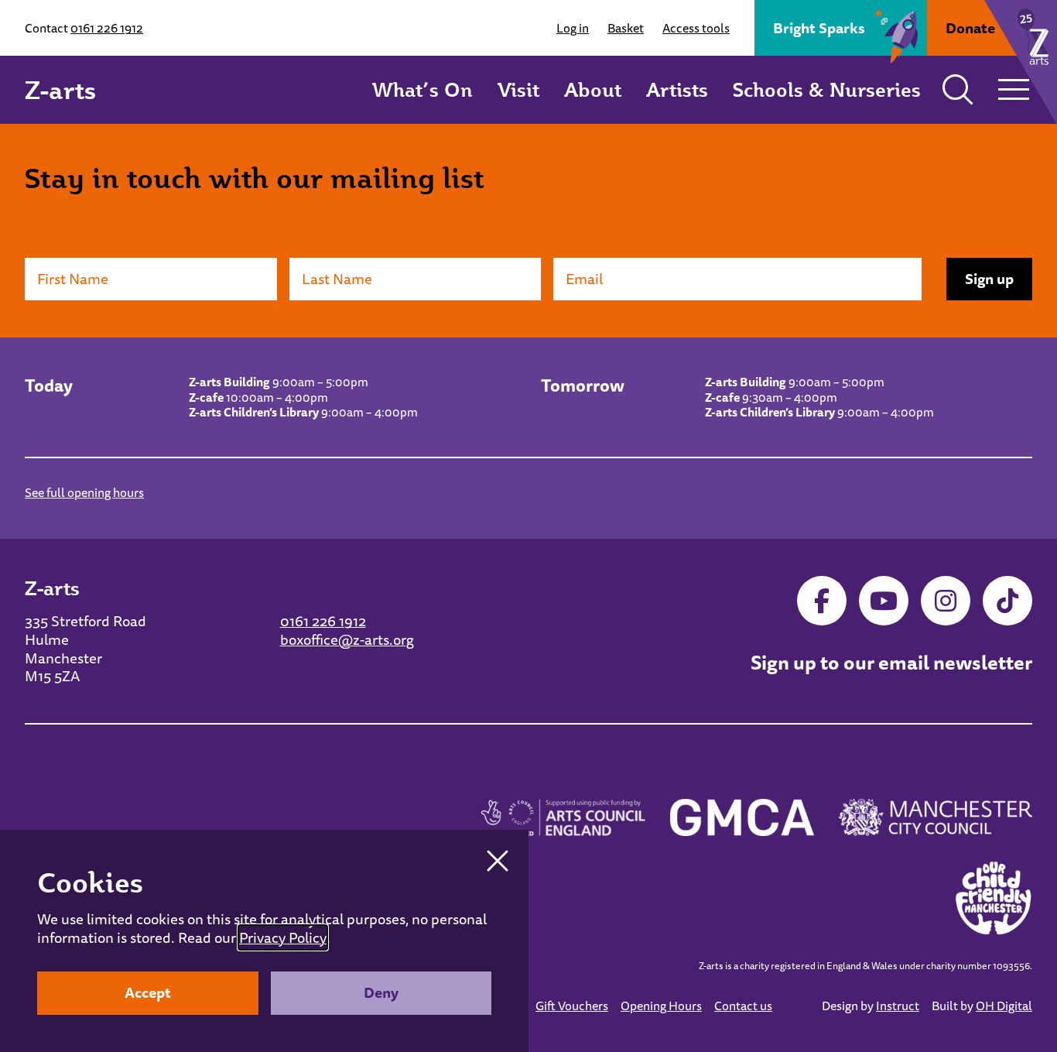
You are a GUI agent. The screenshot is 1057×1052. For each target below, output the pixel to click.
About (592, 89)
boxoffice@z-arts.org (347, 639)
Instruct (897, 1005)
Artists (677, 89)
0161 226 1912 (106, 28)
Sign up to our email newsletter (891, 662)
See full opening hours (84, 492)
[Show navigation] (1013, 89)
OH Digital (1004, 1005)
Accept (148, 992)
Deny (381, 992)
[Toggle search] (958, 89)
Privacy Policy (283, 937)
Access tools (696, 28)
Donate (970, 27)
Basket (625, 28)
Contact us (743, 1005)
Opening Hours (661, 1005)
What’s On (422, 89)
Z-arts (60, 89)
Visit (518, 89)
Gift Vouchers (571, 1005)
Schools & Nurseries (827, 89)
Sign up (989, 278)
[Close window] (497, 860)
